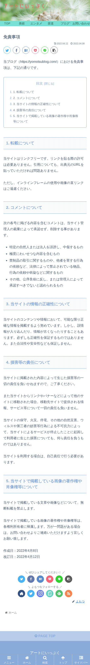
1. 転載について (23, 92)
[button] (81, 460)
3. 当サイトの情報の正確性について (36, 104)
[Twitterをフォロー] (31, 593)
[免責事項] (26, 50)
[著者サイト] (21, 593)
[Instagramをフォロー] (40, 593)
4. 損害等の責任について (29, 110)
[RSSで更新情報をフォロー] (68, 593)
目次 (39, 83)
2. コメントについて (26, 98)
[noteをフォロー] (49, 593)
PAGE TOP (46, 636)
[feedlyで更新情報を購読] (59, 593)
